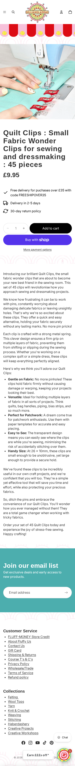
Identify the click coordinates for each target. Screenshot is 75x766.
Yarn (11, 706)
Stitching (14, 719)
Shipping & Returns (22, 655)
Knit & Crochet (18, 710)
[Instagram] (30, 742)
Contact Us (16, 646)
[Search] (13, 12)
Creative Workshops (23, 733)
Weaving (14, 715)
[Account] (61, 12)
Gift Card (14, 650)
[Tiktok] (44, 742)
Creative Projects (21, 728)
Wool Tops (16, 701)
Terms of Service (20, 673)
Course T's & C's (20, 659)
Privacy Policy (18, 664)
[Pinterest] (51, 742)
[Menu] (4, 12)
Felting (13, 697)
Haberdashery (18, 724)
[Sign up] (66, 592)
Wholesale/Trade (20, 668)
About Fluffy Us (19, 641)
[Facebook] (23, 742)
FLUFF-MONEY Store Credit (29, 637)
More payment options (37, 249)
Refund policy (18, 677)
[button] (64, 755)
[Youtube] (37, 742)
